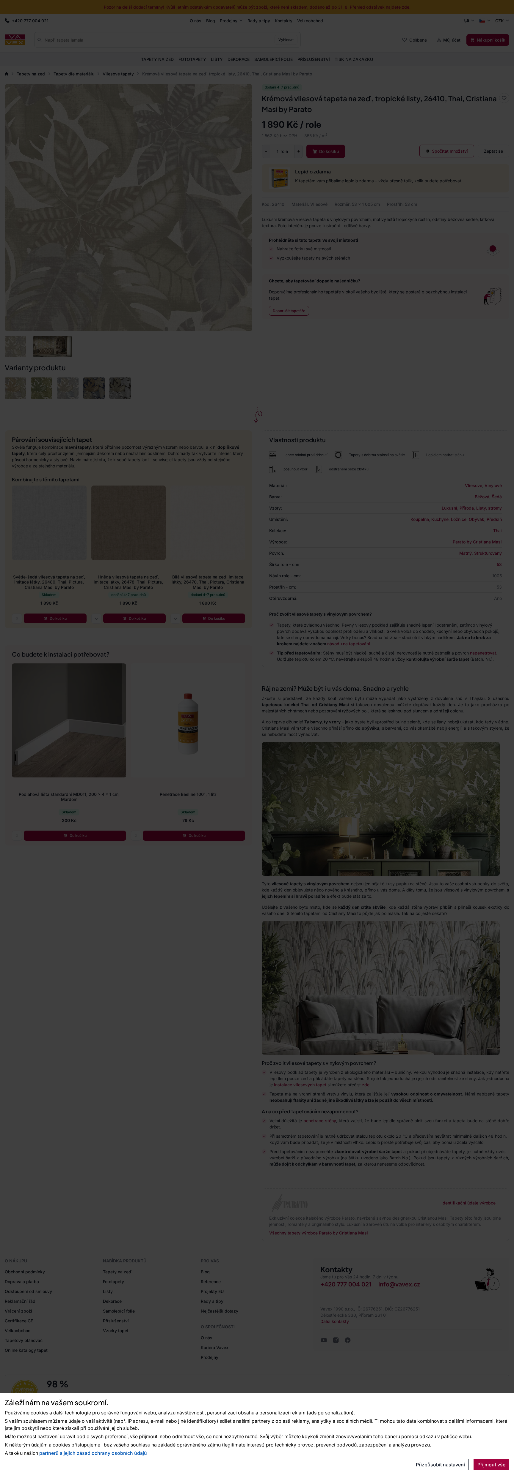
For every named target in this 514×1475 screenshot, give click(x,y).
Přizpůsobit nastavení (440, 1465)
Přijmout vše (491, 1465)
